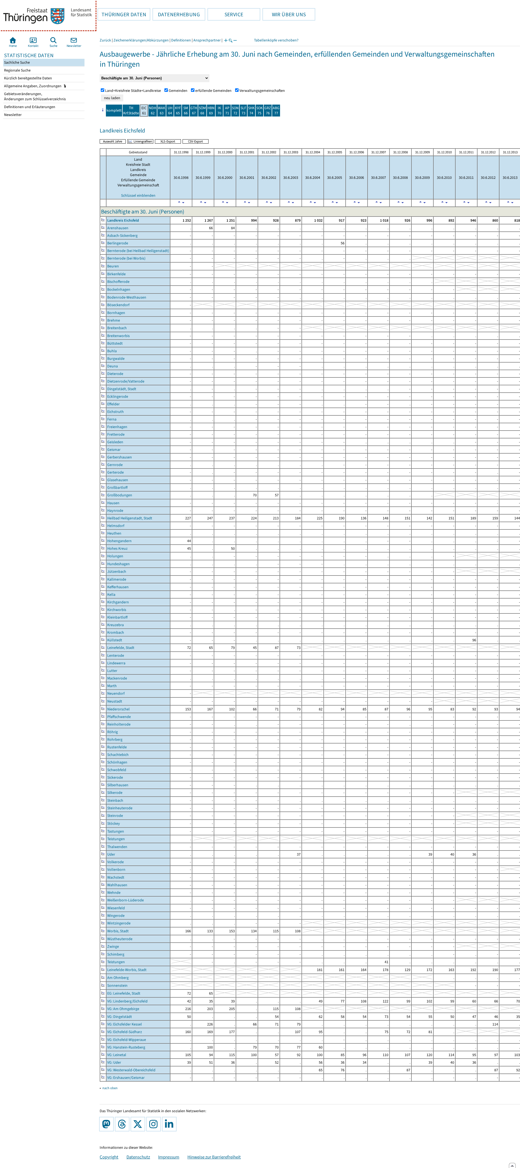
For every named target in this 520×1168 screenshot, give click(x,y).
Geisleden (115, 442)
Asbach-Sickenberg (122, 235)
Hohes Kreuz (117, 548)
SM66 (185, 110)
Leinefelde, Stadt (120, 647)
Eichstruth (115, 411)
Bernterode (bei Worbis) (126, 258)
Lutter (112, 670)
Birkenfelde (116, 274)
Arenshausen (117, 228)
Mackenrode (117, 678)
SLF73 (243, 110)
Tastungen (115, 831)
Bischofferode (118, 281)
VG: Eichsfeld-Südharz (124, 1031)
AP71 (227, 110)
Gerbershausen (119, 457)
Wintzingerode (119, 923)
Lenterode (115, 655)
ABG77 (276, 110)
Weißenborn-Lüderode (125, 900)
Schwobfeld (116, 769)
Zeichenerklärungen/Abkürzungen (141, 40)
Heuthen (114, 533)
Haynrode (115, 510)
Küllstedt (114, 640)
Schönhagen (117, 762)
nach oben (110, 1088)
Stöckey (113, 823)
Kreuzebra (115, 624)
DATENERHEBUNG (176, 14)
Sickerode (115, 777)
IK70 (219, 110)
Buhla (112, 351)
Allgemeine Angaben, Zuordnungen (33, 86)
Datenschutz (138, 1157)
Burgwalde (116, 358)
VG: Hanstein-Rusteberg (126, 1047)
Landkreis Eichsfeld (123, 220)
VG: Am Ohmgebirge (123, 1008)
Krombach (115, 632)
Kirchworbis (116, 609)
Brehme (113, 320)
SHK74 (251, 110)
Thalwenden (117, 846)
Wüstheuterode (119, 938)
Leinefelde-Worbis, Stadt (127, 969)
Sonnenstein (117, 985)
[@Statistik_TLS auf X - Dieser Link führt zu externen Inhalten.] (139, 1124)
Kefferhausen (118, 587)
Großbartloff (117, 487)
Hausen (113, 503)
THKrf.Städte (131, 110)
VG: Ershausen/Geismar (126, 1077)
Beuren (113, 266)
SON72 (235, 110)
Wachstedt (115, 877)
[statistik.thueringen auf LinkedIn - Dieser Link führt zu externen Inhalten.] (170, 1124)
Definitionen (181, 40)
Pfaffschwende (119, 716)
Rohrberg (114, 739)
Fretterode (116, 434)
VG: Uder (114, 1062)
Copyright (109, 1157)
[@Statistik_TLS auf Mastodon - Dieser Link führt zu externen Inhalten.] (107, 1124)
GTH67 (193, 110)
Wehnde (114, 892)
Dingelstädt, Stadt (121, 389)
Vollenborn (116, 869)
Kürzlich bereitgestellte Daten (27, 78)
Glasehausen (117, 480)
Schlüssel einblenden (138, 195)
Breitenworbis (118, 335)
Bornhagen (116, 312)
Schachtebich (118, 754)
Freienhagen (117, 426)
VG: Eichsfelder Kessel (124, 1024)
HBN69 (210, 110)
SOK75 (259, 110)
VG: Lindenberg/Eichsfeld (127, 1001)
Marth (112, 685)
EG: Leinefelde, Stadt (123, 993)
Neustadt (114, 701)
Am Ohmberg (118, 977)
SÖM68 (202, 110)
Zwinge (113, 946)
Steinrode (115, 815)
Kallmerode (116, 579)
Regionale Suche (17, 70)
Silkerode (114, 792)
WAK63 (161, 110)
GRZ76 (267, 110)
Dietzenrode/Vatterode (125, 381)
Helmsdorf (115, 525)
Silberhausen (117, 785)
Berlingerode (117, 243)
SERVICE (225, 14)
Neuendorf (116, 693)
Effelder (113, 404)
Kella (111, 594)
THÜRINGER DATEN (122, 14)
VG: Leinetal (116, 1054)
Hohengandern (119, 540)
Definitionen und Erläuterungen (29, 106)
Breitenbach (117, 328)
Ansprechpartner (207, 40)
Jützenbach (116, 571)
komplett (114, 110)
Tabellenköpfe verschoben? (276, 40)
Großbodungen (119, 495)
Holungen (115, 556)
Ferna (111, 419)
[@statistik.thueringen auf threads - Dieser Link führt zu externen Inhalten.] (123, 1124)
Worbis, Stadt (118, 931)
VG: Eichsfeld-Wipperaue (126, 1039)
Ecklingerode (117, 396)
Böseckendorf (118, 305)
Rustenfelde (117, 747)
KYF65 (178, 110)
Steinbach (115, 800)
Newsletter (12, 114)
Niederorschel (118, 709)
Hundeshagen (118, 564)
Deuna (112, 366)
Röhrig (112, 732)
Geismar (114, 449)
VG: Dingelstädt (119, 1016)
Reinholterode (119, 724)
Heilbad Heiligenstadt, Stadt (129, 518)
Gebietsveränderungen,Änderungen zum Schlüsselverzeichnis (34, 96)
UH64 (170, 110)
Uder (111, 854)
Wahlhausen (117, 885)
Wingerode (116, 915)
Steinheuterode (119, 808)
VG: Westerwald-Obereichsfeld (131, 1070)
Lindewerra (116, 663)
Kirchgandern (118, 602)
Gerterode (115, 472)
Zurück (105, 40)
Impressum (168, 1157)
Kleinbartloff (117, 617)
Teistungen (116, 839)
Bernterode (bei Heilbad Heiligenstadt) (138, 250)
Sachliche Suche (16, 62)
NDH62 (152, 110)
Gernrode (115, 464)
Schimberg (115, 954)
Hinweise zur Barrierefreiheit (214, 1157)
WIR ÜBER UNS (284, 14)
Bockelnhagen (118, 289)
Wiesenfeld (116, 908)
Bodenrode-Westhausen (126, 297)
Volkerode (115, 862)
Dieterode (115, 373)
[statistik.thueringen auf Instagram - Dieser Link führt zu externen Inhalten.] (154, 1124)
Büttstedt (115, 343)
